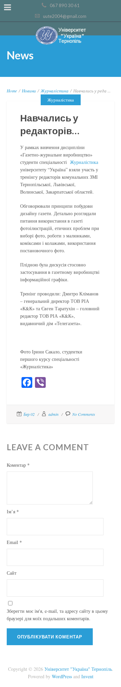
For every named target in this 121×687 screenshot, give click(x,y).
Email (14, 542)
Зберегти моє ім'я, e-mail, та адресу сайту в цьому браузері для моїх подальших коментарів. (57, 615)
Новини (29, 91)
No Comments (83, 414)
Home (12, 91)
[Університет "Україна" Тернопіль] (60, 36)
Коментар (18, 465)
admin (53, 414)
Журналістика (55, 91)
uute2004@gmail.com (64, 16)
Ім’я (13, 511)
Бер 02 (29, 414)
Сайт (11, 573)
